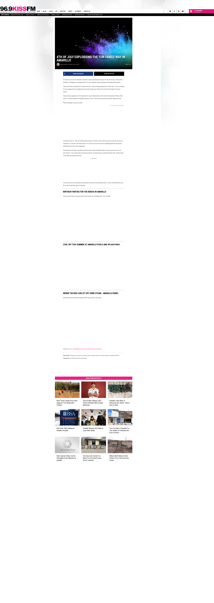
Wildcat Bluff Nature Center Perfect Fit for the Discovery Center (119, 458)
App (56, 11)
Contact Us (87, 11)
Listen (51, 11)
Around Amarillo (82, 358)
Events (70, 11)
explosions (107, 355)
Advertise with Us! (80, 14)
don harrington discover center (96, 355)
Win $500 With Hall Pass (17, 14)
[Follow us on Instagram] (178, 11)
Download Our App (67, 14)
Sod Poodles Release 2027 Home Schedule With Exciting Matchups (93, 403)
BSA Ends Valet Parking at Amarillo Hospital (65, 429)
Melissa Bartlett (63, 64)
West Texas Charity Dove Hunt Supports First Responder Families (67, 403)
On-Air (44, 11)
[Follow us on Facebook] (174, 11)
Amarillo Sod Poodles (43, 14)
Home (38, 11)
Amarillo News (55, 14)
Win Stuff (63, 11)
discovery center (82, 355)
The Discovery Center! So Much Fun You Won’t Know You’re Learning (92, 458)
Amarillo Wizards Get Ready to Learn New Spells (93, 429)
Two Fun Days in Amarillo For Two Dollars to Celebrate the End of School (119, 430)
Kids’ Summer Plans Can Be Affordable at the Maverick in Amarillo (66, 458)
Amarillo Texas (74, 355)
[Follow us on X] (187, 11)
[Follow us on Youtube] (183, 11)
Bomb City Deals (30, 14)
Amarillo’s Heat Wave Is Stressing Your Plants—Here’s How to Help (119, 403)
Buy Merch (78, 11)
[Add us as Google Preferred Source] (170, 11)
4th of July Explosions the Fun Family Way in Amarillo (84, 349)
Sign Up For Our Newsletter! (94, 14)
